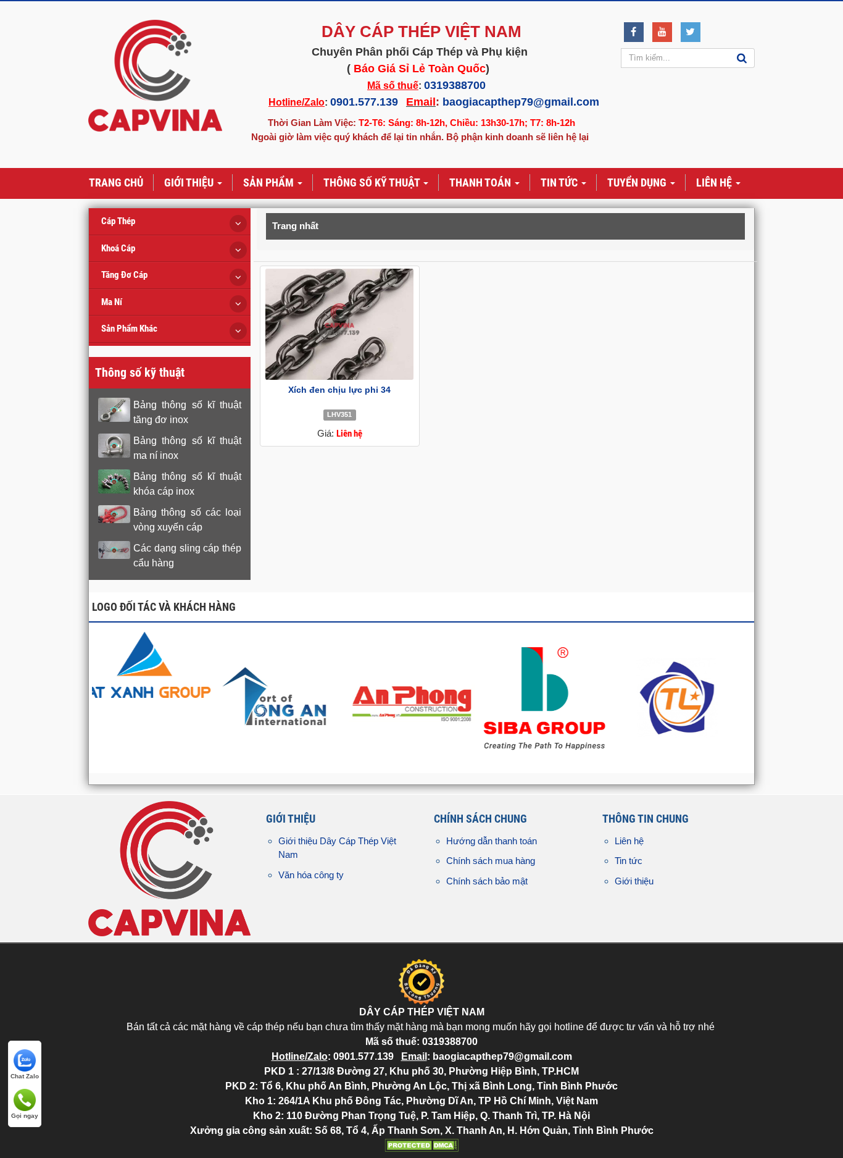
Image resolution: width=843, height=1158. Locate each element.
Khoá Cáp (118, 248)
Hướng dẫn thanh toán (491, 841)
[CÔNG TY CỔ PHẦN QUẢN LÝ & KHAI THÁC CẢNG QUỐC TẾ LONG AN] (545, 696)
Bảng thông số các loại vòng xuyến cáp (187, 519)
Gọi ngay (24, 1115)
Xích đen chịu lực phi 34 (339, 390)
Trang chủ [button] (116, 182)
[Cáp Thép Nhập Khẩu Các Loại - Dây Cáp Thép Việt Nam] (155, 75)
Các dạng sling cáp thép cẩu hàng (187, 555)
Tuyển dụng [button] (638, 182)
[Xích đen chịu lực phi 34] (340, 324)
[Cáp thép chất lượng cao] (412, 663)
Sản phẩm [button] (269, 182)
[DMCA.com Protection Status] (421, 1144)
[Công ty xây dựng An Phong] (679, 696)
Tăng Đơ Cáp (124, 274)
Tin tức (628, 860)
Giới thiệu (634, 881)
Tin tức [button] (560, 182)
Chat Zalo (24, 1076)
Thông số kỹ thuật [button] (372, 182)
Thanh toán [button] (481, 182)
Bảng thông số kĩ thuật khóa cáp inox (187, 484)
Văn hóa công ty (311, 875)
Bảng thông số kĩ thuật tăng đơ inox (187, 412)
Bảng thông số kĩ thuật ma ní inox (187, 448)
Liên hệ (629, 841)
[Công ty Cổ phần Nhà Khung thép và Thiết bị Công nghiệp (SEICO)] (279, 674)
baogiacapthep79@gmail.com (520, 102)
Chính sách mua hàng (490, 860)
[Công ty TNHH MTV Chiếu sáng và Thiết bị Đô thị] (146, 674)
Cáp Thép (118, 221)
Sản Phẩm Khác (129, 328)
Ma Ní (111, 302)
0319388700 (455, 85)
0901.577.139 (364, 102)
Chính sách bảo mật (487, 881)
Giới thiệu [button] (190, 182)
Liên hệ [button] (715, 182)
